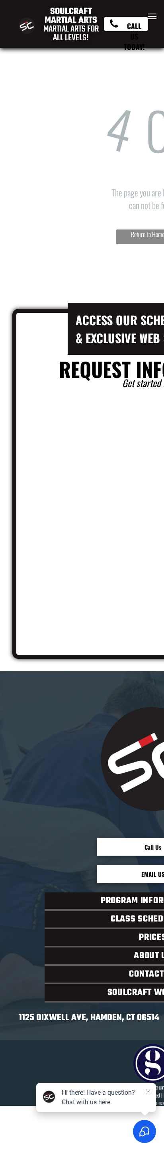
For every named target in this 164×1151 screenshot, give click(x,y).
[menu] (152, 16)
